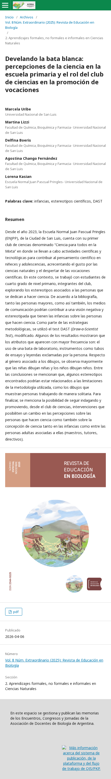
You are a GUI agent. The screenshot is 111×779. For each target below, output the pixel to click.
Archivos (26, 17)
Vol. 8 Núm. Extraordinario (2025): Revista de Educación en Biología (49, 25)
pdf (15, 611)
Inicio (9, 17)
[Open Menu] (5, 5)
